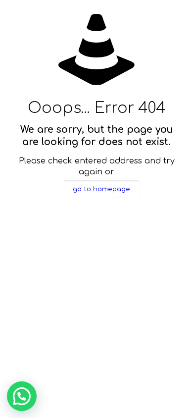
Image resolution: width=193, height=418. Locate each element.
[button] (22, 396)
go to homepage (101, 189)
